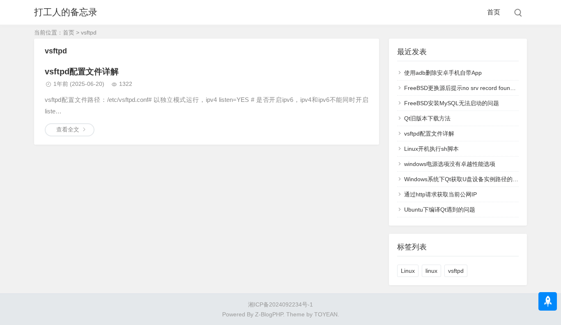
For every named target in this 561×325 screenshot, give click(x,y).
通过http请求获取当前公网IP (440, 194)
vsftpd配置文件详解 (82, 71)
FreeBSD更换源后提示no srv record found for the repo (474, 88)
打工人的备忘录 (65, 12)
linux (431, 270)
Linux (408, 270)
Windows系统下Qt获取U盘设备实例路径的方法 (464, 179)
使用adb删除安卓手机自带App (443, 72)
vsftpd (456, 270)
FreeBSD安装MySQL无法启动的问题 (451, 103)
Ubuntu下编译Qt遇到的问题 (439, 209)
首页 (493, 12)
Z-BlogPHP (269, 314)
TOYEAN (326, 314)
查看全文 (67, 129)
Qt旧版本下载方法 (427, 118)
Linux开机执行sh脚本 (431, 148)
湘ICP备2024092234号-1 (280, 304)
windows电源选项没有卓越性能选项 (449, 164)
